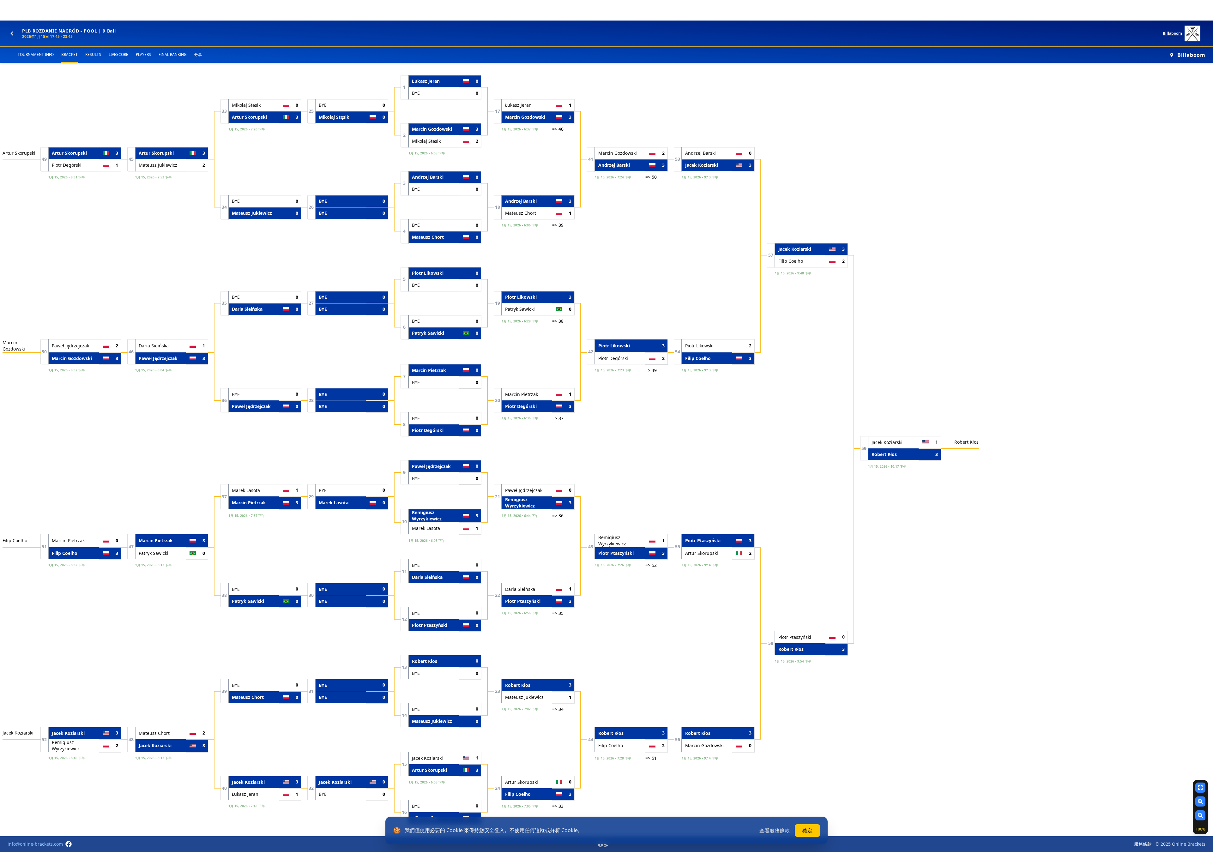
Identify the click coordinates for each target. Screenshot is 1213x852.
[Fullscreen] (1200, 788)
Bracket (69, 54)
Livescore (118, 54)
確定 (807, 830)
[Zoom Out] (1200, 815)
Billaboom (1172, 33)
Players (143, 54)
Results (93, 54)
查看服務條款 (774, 830)
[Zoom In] (1200, 801)
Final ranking (173, 54)
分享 (198, 54)
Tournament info (36, 54)
